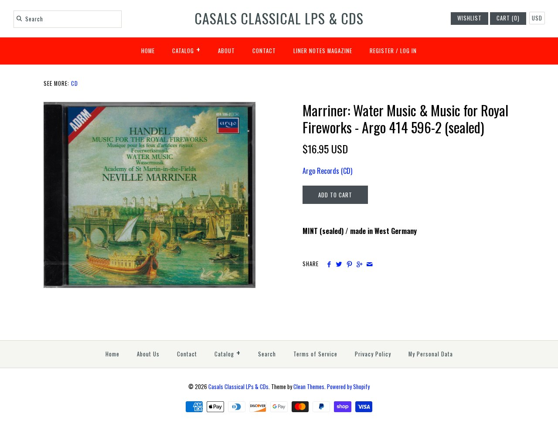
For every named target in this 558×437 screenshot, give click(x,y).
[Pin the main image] (349, 264)
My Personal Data (430, 354)
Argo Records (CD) (327, 171)
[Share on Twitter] (339, 264)
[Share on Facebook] (329, 264)
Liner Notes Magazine (322, 51)
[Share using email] (369, 264)
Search (267, 354)
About (226, 51)
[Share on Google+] (359, 264)
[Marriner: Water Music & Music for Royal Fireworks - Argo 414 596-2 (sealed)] (149, 107)
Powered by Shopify (348, 387)
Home (148, 51)
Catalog (186, 49)
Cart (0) (508, 18)
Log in (408, 51)
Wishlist (469, 18)
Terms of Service (315, 354)
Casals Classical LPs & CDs (238, 387)
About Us (148, 354)
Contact (264, 51)
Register (382, 51)
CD (74, 83)
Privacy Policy (373, 354)
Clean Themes (308, 387)
